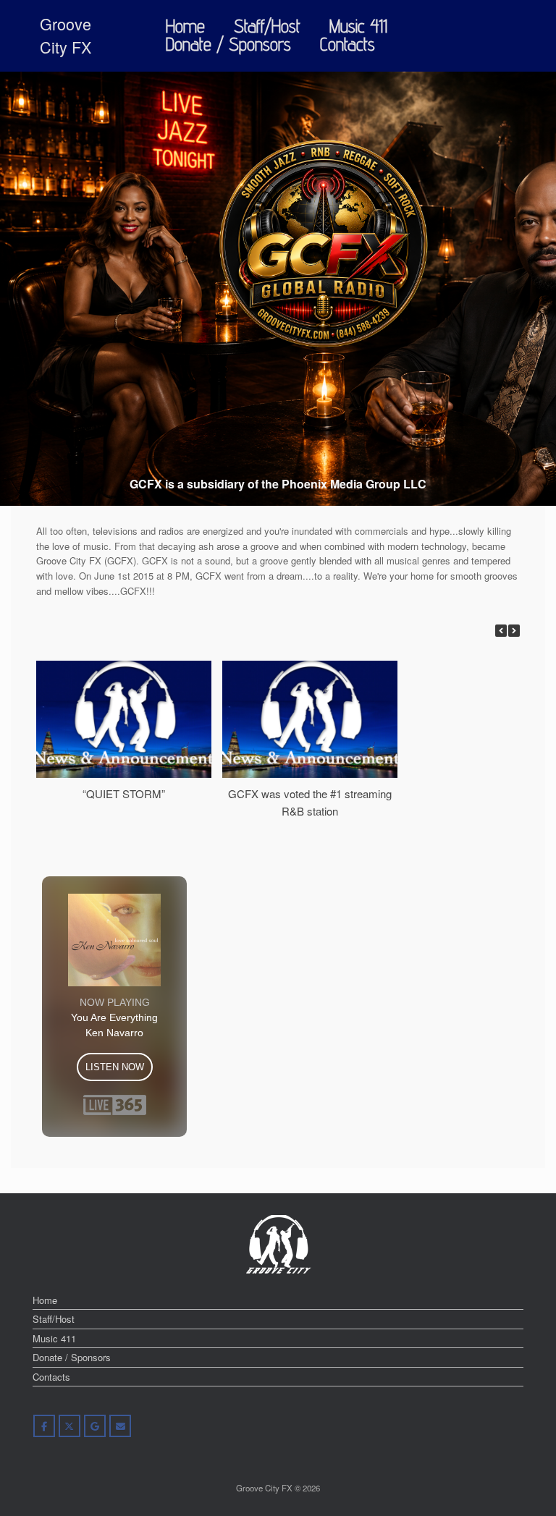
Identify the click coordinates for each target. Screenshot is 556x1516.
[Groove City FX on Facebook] (44, 1426)
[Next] (514, 630)
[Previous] (501, 630)
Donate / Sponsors (228, 44)
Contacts (347, 44)
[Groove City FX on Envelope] (120, 1426)
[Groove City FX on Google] (95, 1426)
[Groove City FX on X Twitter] (69, 1426)
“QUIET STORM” (124, 793)
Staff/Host (267, 26)
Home (185, 26)
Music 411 (358, 26)
